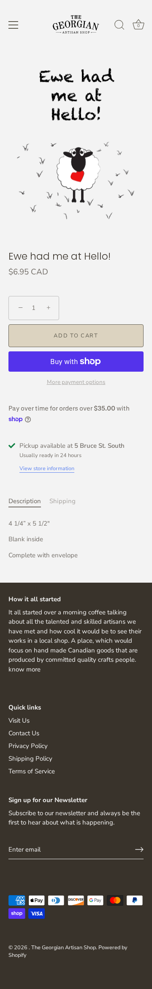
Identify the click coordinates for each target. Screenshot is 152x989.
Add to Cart (76, 336)
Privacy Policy (28, 746)
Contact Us (23, 733)
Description (24, 501)
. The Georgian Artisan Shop (62, 947)
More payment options (76, 382)
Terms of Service (31, 771)
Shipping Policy (30, 758)
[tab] (28, 501)
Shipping (62, 501)
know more (24, 669)
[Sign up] (139, 849)
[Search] (119, 26)
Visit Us (19, 720)
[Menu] (13, 25)
